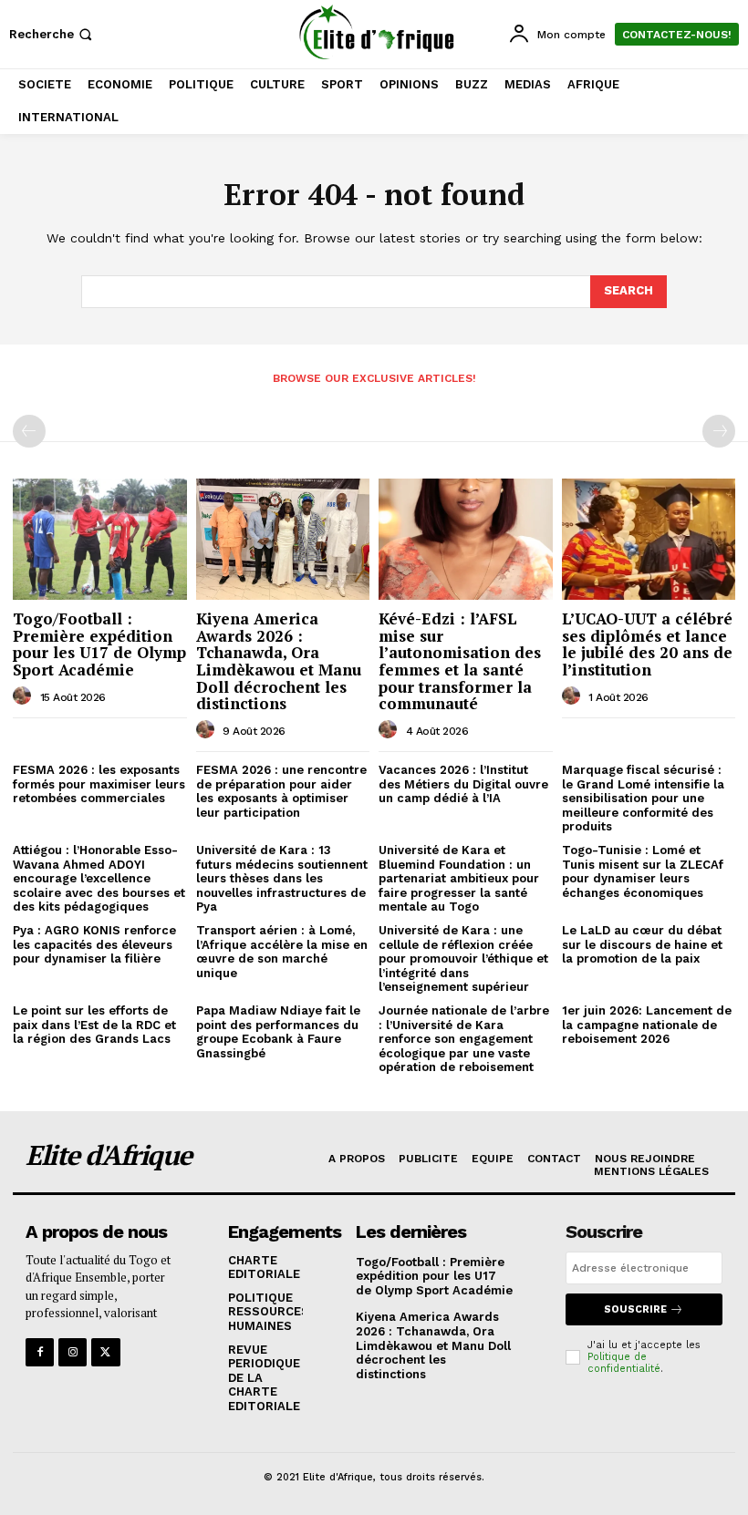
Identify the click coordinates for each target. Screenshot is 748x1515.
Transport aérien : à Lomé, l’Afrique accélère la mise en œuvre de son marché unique (282, 951)
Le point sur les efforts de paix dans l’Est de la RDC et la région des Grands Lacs (94, 1025)
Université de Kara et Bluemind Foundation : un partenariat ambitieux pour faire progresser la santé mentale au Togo (459, 878)
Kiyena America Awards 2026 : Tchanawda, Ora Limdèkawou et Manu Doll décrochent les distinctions (278, 661)
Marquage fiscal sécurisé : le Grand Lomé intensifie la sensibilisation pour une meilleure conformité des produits (643, 798)
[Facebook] (40, 1352)
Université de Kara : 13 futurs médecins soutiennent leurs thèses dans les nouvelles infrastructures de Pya (282, 878)
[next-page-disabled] (718, 431)
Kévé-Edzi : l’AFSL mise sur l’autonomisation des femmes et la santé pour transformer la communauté (460, 661)
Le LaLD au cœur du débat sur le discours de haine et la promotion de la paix (642, 944)
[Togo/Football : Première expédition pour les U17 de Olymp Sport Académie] (100, 539)
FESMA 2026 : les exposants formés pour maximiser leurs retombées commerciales (99, 784)
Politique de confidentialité (623, 1363)
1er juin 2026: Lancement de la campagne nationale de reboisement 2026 (647, 1025)
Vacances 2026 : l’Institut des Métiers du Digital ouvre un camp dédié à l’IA (463, 784)
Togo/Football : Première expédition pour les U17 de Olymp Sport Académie (99, 644)
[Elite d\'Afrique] (376, 32)
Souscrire (635, 1309)
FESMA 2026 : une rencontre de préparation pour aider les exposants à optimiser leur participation (281, 791)
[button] (52, 34)
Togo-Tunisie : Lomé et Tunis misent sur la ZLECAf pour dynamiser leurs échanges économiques (642, 871)
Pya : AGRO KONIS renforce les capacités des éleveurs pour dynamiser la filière (94, 944)
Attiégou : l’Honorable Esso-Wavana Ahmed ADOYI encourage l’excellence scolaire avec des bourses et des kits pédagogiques (99, 878)
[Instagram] (72, 1352)
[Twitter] (105, 1352)
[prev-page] (29, 431)
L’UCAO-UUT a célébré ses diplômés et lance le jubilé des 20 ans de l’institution (647, 644)
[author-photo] (24, 696)
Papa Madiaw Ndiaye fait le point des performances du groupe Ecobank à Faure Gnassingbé (278, 1032)
